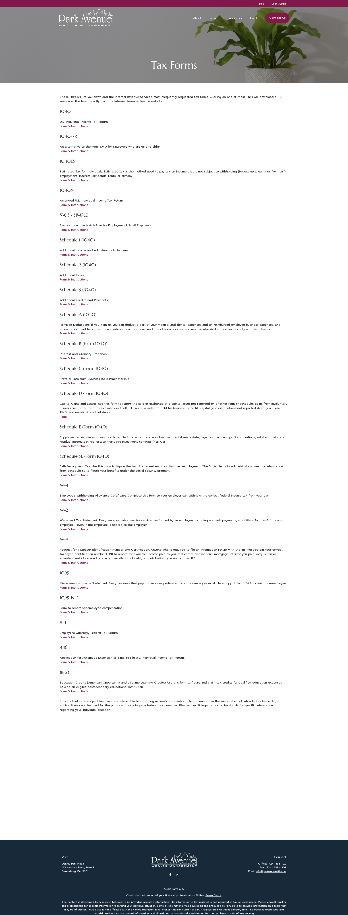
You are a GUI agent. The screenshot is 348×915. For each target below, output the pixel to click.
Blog (261, 4)
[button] (197, 17)
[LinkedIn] (177, 874)
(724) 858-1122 (277, 864)
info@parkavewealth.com (271, 871)
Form (63, 417)
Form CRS (178, 889)
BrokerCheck (213, 895)
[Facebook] (170, 874)
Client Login (279, 4)
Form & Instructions (74, 126)
